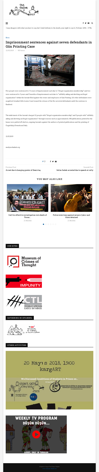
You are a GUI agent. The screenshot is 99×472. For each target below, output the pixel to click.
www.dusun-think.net (49, 468)
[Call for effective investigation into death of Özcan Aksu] (27, 198)
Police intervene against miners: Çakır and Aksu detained (71, 216)
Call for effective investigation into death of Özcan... (27, 216)
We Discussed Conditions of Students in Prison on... (49, 378)
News (8, 38)
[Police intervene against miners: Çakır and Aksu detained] (71, 198)
